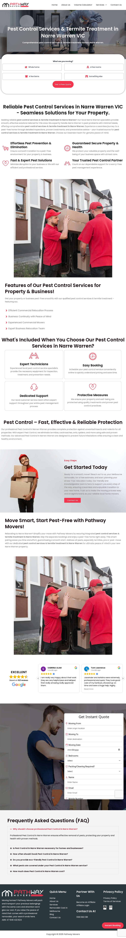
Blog (52, 914)
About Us (65, 4)
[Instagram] (110, 907)
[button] (123, 678)
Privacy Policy (110, 898)
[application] (105, 5)
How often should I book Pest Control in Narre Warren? (40, 854)
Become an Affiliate (85, 902)
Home (54, 4)
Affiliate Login (82, 905)
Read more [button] (88, 689)
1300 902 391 (82, 917)
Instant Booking (113, 925)
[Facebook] (104, 907)
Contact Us (116, 4)
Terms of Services (112, 901)
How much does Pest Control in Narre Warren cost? (39, 871)
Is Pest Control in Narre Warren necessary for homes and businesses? (48, 848)
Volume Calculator (83, 4)
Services (100, 4)
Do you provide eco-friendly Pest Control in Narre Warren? (42, 859)
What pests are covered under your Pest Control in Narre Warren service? (50, 865)
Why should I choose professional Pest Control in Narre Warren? (45, 829)
